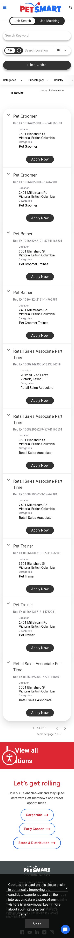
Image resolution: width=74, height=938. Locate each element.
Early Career (34, 829)
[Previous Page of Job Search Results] (57, 728)
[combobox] (35, 35)
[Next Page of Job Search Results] (65, 728)
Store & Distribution (33, 843)
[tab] (22, 20)
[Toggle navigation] (4, 7)
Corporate (34, 815)
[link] (37, 138)
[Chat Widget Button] (65, 929)
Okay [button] (37, 923)
